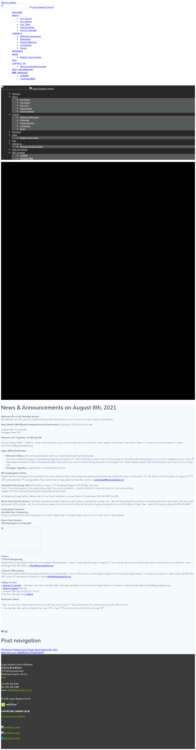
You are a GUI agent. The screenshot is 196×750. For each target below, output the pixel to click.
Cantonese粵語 (27, 78)
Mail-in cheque (10, 588)
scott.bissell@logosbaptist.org (109, 479)
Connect (17, 33)
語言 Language (20, 72)
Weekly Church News (30, 57)
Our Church (26, 18)
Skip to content (8, 2)
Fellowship (25, 39)
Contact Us (19, 63)
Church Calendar (28, 30)
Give (14, 60)
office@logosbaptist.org (41, 565)
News (15, 54)
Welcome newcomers (30, 36)
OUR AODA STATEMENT (13, 716)
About (15, 15)
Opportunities (27, 27)
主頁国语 (24, 75)
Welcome (17, 12)
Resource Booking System (33, 66)
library (23, 48)
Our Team (25, 24)
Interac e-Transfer (12, 585)
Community (26, 45)
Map (3, 677)
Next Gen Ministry (22, 69)
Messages (17, 51)
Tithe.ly (29, 594)
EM (5, 631)
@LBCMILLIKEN (12, 727)
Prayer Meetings (28, 42)
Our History (26, 21)
